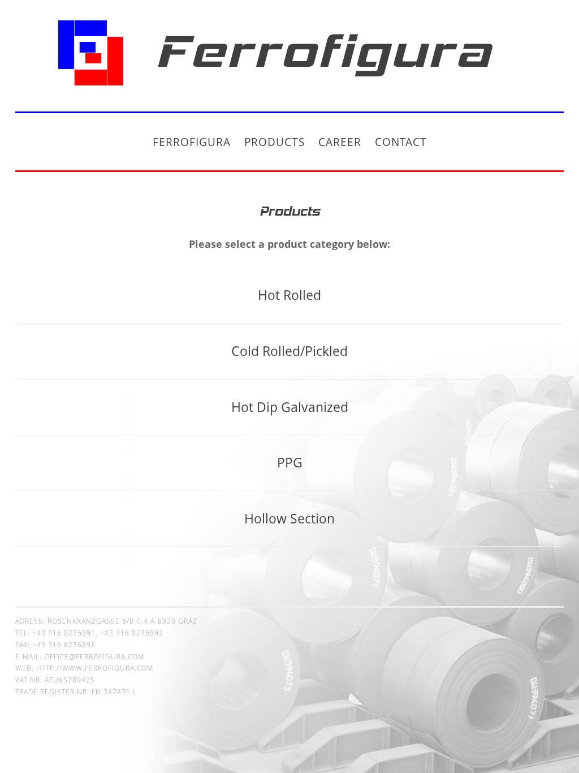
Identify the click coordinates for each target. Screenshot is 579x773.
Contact (401, 142)
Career (339, 142)
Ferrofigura (192, 142)
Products (274, 142)
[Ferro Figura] (289, 88)
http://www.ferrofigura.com (94, 668)
